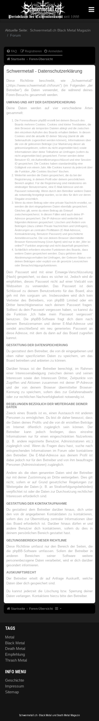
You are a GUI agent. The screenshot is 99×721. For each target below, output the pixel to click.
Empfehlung (15, 654)
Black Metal (15, 643)
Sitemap (12, 692)
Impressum (14, 686)
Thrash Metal (16, 660)
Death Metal (15, 648)
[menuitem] (11, 51)
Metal (9, 637)
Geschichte (14, 680)
